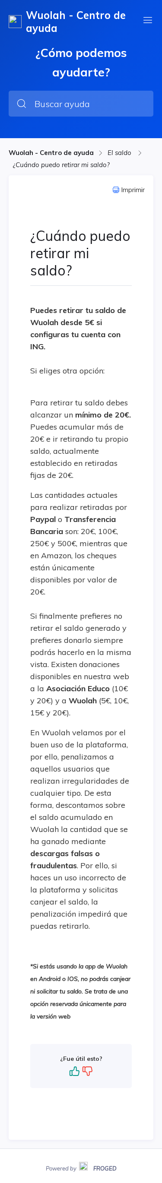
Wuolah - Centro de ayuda (51, 153)
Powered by (81, 1167)
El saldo (120, 153)
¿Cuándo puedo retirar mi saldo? (61, 165)
